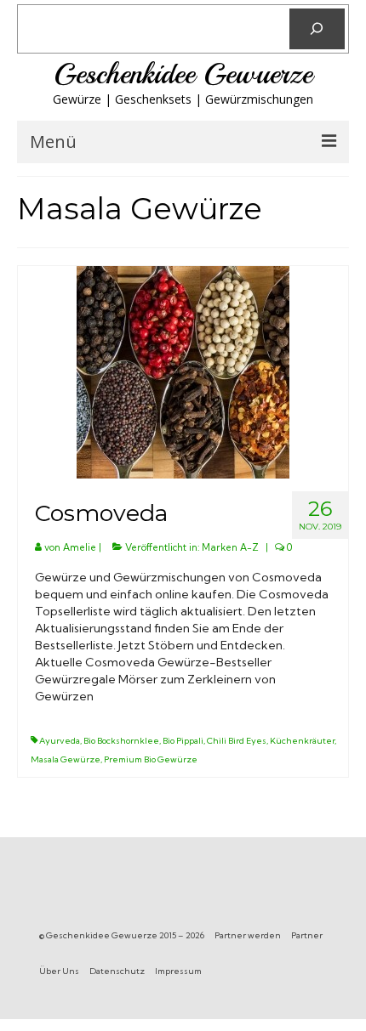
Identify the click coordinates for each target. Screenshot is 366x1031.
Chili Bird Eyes (236, 740)
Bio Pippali (183, 740)
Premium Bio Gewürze (150, 759)
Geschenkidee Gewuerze (183, 74)
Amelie (79, 547)
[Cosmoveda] (183, 371)
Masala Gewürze (65, 759)
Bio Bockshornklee (121, 740)
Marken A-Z (230, 547)
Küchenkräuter (302, 740)
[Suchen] (317, 28)
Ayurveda (59, 740)
